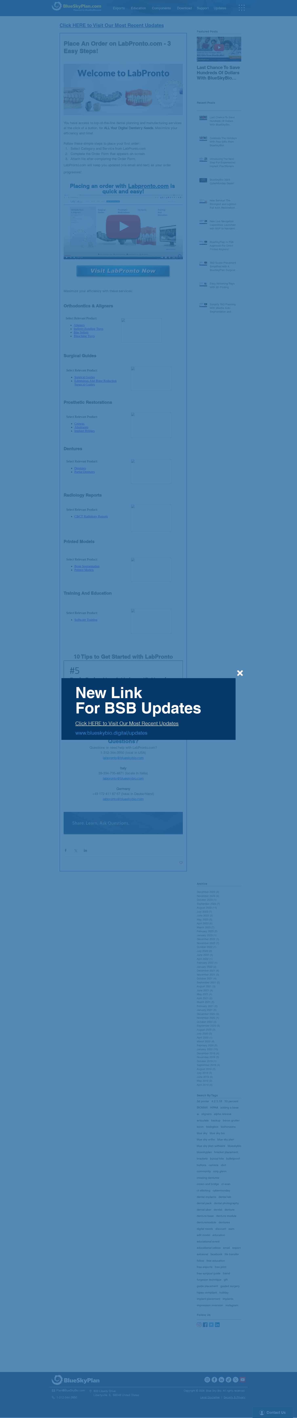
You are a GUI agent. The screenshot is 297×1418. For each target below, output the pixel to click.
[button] (240, 673)
